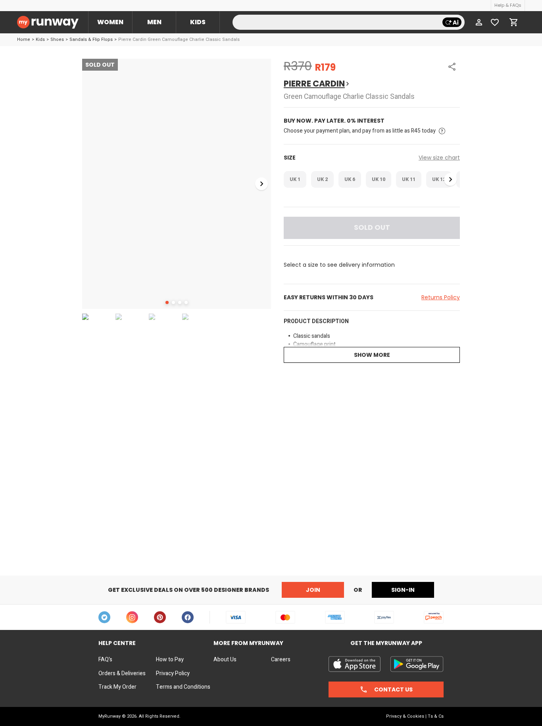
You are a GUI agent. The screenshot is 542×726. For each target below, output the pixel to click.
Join (313, 590)
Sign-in (403, 590)
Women (110, 22)
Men (154, 22)
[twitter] (104, 617)
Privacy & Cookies (405, 716)
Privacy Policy (173, 673)
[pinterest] (160, 617)
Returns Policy (440, 297)
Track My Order (117, 687)
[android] (417, 664)
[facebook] (188, 617)
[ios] (355, 664)
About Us (224, 659)
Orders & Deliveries (122, 673)
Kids (198, 22)
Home (23, 39)
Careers (280, 659)
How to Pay (170, 659)
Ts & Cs (436, 716)
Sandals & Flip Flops (91, 39)
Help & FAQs (507, 5)
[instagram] (132, 617)
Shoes (57, 39)
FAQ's (105, 659)
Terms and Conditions (183, 687)
